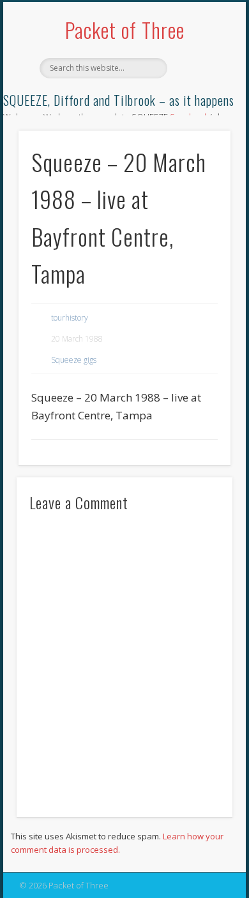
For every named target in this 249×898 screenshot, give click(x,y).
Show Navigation (199, 114)
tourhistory (69, 317)
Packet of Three (125, 30)
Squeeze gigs (73, 359)
